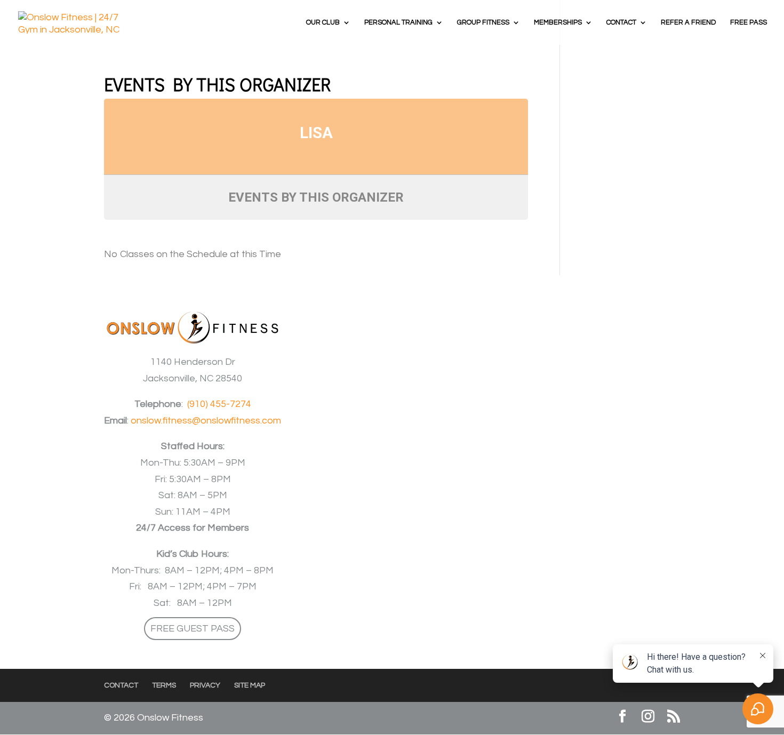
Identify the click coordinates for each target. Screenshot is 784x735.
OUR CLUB (323, 22)
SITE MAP (249, 685)
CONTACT (621, 22)
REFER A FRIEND (688, 22)
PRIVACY (205, 685)
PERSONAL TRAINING (398, 22)
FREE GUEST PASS (192, 629)
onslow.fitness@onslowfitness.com (206, 421)
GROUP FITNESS (483, 22)
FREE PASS (748, 22)
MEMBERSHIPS (558, 22)
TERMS (164, 685)
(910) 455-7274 (219, 404)
